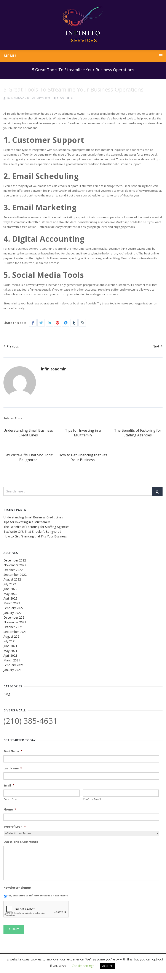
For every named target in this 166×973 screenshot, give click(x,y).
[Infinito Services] (83, 25)
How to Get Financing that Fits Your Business (83, 457)
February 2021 (13, 665)
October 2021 (13, 627)
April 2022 (10, 598)
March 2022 (11, 603)
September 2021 (15, 632)
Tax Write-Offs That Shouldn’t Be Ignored (28, 457)
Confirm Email (92, 799)
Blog (60, 98)
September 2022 (15, 575)
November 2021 (14, 622)
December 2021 (14, 617)
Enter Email (11, 799)
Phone (9, 809)
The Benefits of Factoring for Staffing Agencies (137, 432)
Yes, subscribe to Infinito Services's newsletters (37, 895)
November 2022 (14, 565)
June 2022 (10, 589)
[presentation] (36, 909)
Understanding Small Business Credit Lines (28, 432)
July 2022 (9, 584)
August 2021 (12, 636)
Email (8, 785)
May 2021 (10, 651)
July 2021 (9, 641)
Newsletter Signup (17, 887)
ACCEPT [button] (107, 966)
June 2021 (10, 646)
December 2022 (14, 560)
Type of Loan (14, 826)
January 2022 (12, 613)
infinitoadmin (20, 98)
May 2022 (10, 594)
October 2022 (13, 570)
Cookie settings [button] (83, 965)
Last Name (12, 768)
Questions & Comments (20, 842)
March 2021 (11, 660)
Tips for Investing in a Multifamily (83, 432)
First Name (12, 751)
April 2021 (10, 655)
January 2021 (12, 670)
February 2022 (13, 608)
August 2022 (12, 579)
